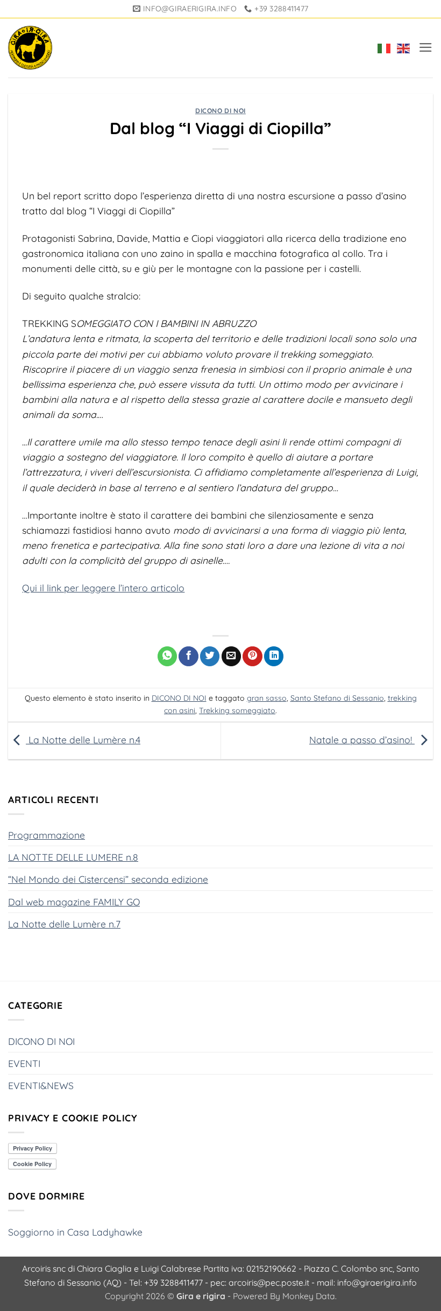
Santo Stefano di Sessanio (337, 698)
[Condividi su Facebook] (188, 656)
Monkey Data (308, 1296)
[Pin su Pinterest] (252, 656)
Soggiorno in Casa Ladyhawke (75, 1232)
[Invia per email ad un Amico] (231, 656)
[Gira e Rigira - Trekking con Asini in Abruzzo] (30, 47)
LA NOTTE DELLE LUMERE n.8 (73, 857)
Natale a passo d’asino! (362, 739)
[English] (401, 47)
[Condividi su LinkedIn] (273, 656)
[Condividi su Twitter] (209, 656)
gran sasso (267, 698)
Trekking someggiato (237, 710)
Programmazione (46, 835)
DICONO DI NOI (220, 111)
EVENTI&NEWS (41, 1085)
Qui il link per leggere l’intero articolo (103, 588)
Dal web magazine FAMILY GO (74, 902)
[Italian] (382, 47)
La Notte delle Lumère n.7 (64, 924)
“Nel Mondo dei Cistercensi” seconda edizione (108, 879)
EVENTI (24, 1063)
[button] (425, 47)
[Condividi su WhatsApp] (167, 656)
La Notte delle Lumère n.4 (83, 739)
